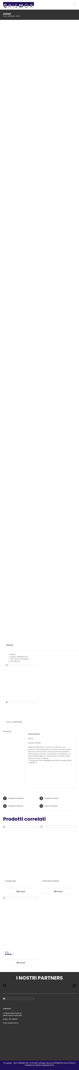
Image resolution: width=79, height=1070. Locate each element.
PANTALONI (17, 722)
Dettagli (22, 891)
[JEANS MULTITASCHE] (58, 852)
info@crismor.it (13, 1023)
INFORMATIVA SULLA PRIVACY (64, 1063)
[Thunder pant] (20, 852)
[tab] (12, 731)
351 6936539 (13, 1019)
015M (7, 952)
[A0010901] (39, 332)
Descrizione (7, 731)
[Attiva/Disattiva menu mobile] (75, 4)
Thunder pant (10, 881)
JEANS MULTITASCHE (50, 881)
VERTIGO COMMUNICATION (44, 1065)
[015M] (20, 923)
